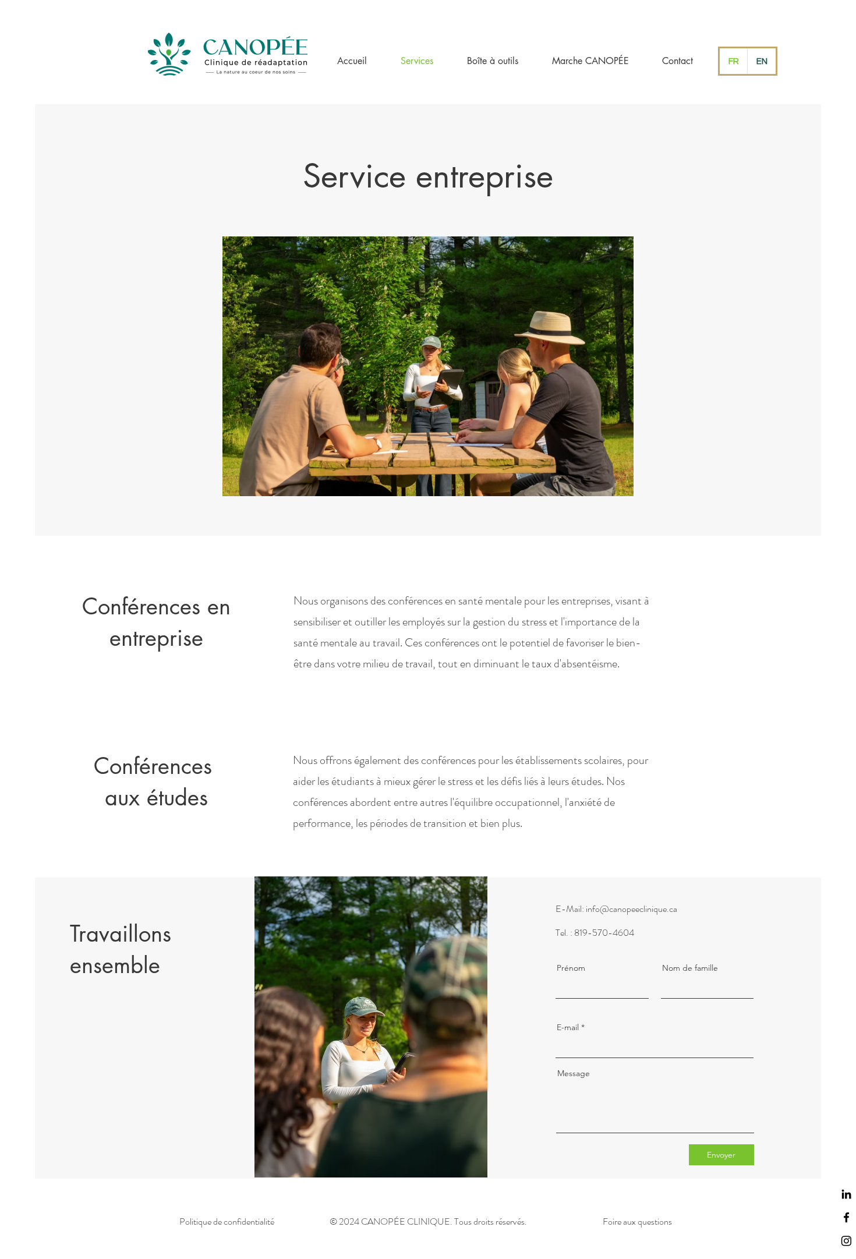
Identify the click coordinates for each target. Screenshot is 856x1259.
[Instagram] (846, 1240)
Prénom (571, 968)
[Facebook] (846, 1217)
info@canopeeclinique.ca (631, 908)
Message (573, 1073)
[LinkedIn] (846, 1194)
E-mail (568, 1027)
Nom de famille (690, 968)
